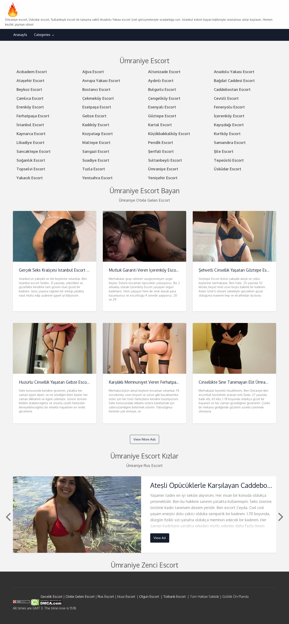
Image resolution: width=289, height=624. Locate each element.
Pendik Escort (160, 142)
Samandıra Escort (230, 142)
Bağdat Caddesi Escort (234, 80)
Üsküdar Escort (227, 168)
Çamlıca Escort (30, 98)
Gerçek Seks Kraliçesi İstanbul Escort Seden (58, 270)
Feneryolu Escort (229, 106)
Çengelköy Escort (164, 98)
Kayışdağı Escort (229, 124)
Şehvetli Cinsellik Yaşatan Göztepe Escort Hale (241, 270)
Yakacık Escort (30, 177)
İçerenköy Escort (229, 115)
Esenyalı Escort (162, 106)
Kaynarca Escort (31, 133)
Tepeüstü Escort (229, 160)
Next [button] (280, 516)
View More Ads (144, 439)
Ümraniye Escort (163, 168)
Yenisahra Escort (97, 177)
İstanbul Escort (30, 124)
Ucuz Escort (126, 596)
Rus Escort (106, 596)
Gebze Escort (94, 115)
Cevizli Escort (226, 98)
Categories (42, 35)
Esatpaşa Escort (96, 106)
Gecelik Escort (51, 596)
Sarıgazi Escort (95, 151)
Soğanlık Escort (31, 160)
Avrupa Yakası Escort (101, 80)
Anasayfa (20, 35)
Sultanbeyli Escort (165, 160)
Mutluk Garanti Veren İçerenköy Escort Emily (149, 270)
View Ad (160, 538)
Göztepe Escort (162, 115)
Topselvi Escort (31, 168)
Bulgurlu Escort (162, 89)
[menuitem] (20, 35)
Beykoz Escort (29, 89)
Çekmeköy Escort (98, 98)
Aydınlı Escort (160, 80)
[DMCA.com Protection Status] (46, 602)
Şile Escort (223, 151)
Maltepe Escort (96, 142)
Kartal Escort (160, 124)
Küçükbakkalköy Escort (169, 133)
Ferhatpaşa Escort (33, 115)
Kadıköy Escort (95, 124)
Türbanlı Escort (174, 596)
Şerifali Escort (161, 151)
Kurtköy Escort (227, 133)
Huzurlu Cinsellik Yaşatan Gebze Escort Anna (59, 382)
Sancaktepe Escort (34, 151)
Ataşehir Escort (30, 80)
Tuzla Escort (93, 168)
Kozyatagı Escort (97, 133)
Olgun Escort (149, 596)
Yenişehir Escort (163, 177)
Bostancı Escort (96, 89)
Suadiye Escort (95, 160)
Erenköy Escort (30, 106)
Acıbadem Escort (32, 71)
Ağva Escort (93, 71)
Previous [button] (8, 516)
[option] (144, 514)
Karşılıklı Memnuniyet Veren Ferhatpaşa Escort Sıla (154, 382)
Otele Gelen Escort (80, 596)
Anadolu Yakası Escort (234, 71)
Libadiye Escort (30, 142)
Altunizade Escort (164, 71)
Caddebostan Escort (232, 89)
